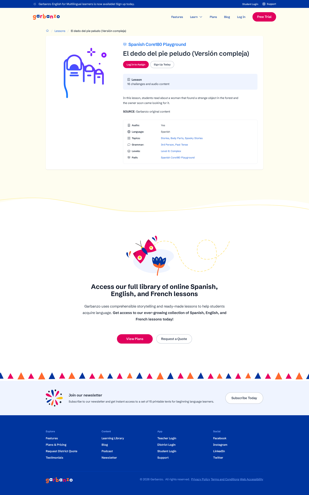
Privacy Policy (200, 479)
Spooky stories (194, 138)
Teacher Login (166, 438)
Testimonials (54, 457)
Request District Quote (61, 451)
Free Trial (264, 17)
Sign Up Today (162, 64)
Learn (194, 17)
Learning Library (113, 438)
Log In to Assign (138, 65)
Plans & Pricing (56, 444)
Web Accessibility (251, 479)
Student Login (250, 4)
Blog (227, 17)
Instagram (220, 444)
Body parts (177, 138)
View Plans (134, 339)
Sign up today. (125, 4)
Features (177, 17)
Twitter (218, 457)
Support (163, 457)
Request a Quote (174, 339)
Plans (213, 17)
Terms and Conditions (225, 479)
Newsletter (109, 457)
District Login (166, 444)
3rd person (167, 144)
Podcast (107, 451)
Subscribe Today (244, 398)
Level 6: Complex (171, 151)
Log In (241, 17)
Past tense (181, 144)
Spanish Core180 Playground (178, 157)
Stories (165, 138)
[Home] (46, 17)
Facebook (219, 438)
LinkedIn (219, 451)
